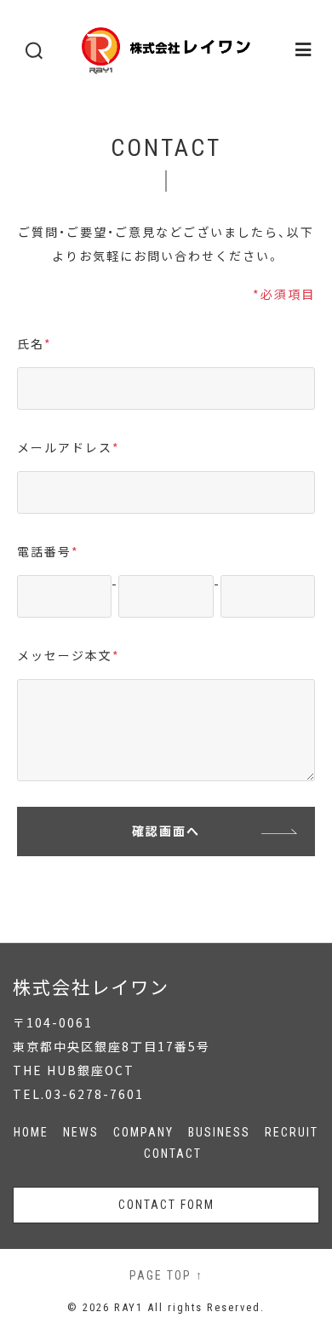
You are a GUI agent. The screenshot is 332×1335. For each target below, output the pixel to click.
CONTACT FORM (166, 1204)
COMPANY (143, 1132)
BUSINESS (219, 1132)
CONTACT (173, 1153)
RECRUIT (291, 1132)
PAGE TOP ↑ (166, 1275)
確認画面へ (166, 830)
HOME (31, 1132)
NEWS (81, 1132)
